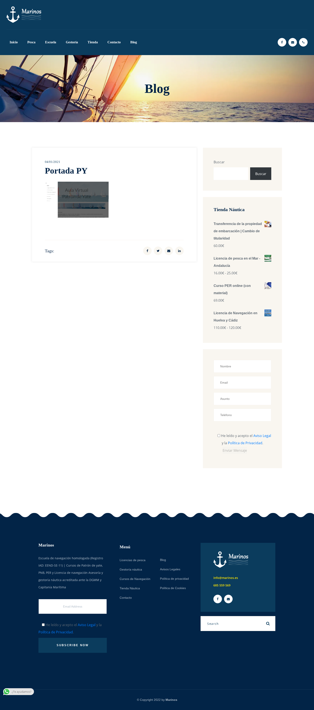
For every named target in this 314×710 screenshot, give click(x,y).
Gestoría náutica (131, 567)
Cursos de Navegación (135, 577)
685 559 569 (221, 585)
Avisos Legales (170, 567)
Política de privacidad (174, 577)
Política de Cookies (173, 586)
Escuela (50, 42)
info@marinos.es (225, 578)
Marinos (171, 699)
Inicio (14, 42)
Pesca (31, 42)
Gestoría (72, 42)
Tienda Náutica (130, 586)
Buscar (219, 162)
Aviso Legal (262, 435)
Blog (133, 42)
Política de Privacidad (245, 443)
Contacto (114, 42)
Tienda (93, 42)
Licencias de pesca (132, 558)
